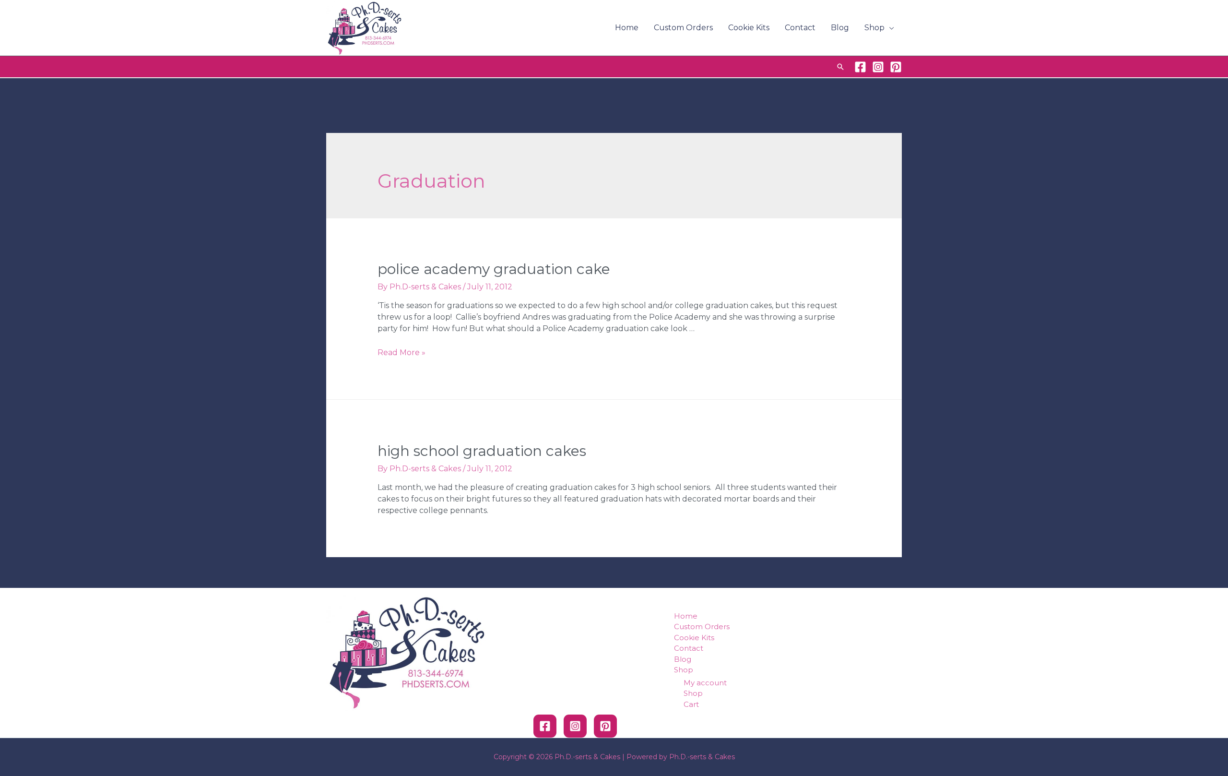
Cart (691, 704)
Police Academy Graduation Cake (494, 269)
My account (705, 682)
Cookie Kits (748, 27)
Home (626, 27)
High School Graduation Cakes (482, 451)
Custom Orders (683, 27)
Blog (840, 27)
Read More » (401, 352)
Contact (800, 27)
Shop (874, 27)
